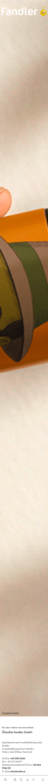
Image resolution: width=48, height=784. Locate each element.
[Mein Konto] (21, 779)
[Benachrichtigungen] (27, 779)
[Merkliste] (33, 779)
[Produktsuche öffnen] (5, 779)
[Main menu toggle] (43, 780)
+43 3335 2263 (17, 758)
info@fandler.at (17, 771)
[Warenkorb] (15, 780)
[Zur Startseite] (19, 11)
